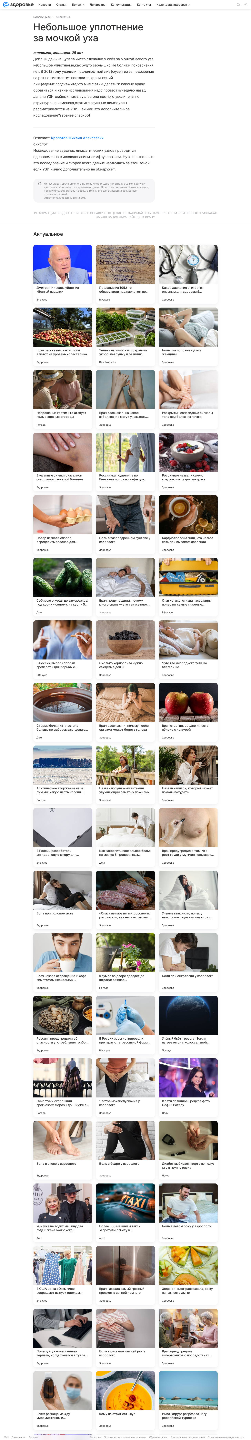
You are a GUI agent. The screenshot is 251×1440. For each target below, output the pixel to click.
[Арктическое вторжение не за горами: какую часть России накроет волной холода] (62, 775)
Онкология (63, 16)
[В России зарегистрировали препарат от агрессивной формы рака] (125, 1025)
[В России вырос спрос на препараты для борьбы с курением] (62, 649)
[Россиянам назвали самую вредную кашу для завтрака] (188, 462)
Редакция (95, 1437)
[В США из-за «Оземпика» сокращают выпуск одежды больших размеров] (62, 1275)
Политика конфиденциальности (226, 1437)
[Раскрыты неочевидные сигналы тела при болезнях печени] (188, 399)
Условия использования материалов (125, 1437)
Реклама (33, 1437)
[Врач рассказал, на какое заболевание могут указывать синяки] (125, 399)
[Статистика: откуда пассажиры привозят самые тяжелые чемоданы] (188, 587)
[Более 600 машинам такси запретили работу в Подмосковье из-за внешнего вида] (125, 1212)
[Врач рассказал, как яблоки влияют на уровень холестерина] (62, 337)
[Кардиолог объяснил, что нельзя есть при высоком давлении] (188, 524)
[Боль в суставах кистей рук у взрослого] (125, 1338)
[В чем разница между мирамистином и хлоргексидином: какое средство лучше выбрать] (62, 1400)
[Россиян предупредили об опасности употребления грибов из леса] (62, 1025)
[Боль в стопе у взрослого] (62, 1150)
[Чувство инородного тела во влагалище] (188, 649)
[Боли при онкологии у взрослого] (188, 962)
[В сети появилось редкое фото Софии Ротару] (188, 1087)
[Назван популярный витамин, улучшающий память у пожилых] (125, 775)
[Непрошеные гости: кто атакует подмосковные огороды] (62, 399)
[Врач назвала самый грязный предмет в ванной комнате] (125, 1275)
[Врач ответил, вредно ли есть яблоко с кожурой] (188, 712)
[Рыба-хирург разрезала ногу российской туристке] (188, 1400)
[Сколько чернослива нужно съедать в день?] (125, 649)
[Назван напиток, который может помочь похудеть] (188, 775)
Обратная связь (158, 1437)
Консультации (42, 16)
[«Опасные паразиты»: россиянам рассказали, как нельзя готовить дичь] (125, 900)
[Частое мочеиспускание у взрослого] (125, 1087)
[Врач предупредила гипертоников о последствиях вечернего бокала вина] (188, 1338)
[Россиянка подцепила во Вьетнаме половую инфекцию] (125, 462)
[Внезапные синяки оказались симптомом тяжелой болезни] (62, 462)
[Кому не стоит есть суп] (125, 1400)
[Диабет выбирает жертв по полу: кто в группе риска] (188, 1150)
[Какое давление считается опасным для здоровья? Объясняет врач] (188, 274)
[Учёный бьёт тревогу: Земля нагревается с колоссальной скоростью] (188, 1025)
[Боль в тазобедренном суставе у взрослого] (125, 524)
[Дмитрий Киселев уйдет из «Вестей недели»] (62, 274)
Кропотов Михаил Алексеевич (77, 138)
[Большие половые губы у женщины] (188, 337)
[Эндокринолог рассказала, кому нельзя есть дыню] (188, 1275)
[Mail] (6, 4)
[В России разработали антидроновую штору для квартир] (62, 837)
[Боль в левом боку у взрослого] (188, 1212)
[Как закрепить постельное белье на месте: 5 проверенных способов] (125, 837)
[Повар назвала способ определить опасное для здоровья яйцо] (62, 524)
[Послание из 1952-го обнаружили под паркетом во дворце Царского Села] (125, 274)
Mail (6, 1437)
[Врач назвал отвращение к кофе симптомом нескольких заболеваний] (62, 962)
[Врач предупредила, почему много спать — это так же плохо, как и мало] (125, 587)
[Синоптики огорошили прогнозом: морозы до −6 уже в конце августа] (62, 1087)
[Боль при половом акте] (62, 900)
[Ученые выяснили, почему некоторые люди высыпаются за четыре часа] (188, 900)
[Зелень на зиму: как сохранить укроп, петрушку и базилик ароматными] (125, 337)
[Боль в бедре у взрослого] (125, 1150)
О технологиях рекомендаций (188, 1437)
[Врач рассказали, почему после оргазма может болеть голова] (125, 712)
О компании (18, 1437)
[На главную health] (21, 4)
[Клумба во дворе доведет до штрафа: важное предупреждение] (125, 962)
